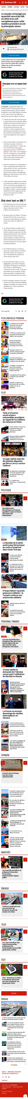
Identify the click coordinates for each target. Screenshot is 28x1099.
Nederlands (4, 1080)
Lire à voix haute (14, 55)
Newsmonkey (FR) (18, 1087)
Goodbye (4, 1088)
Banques (4, 329)
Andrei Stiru (14, 47)
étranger (4, 736)
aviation (4, 432)
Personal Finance (5, 362)
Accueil (2, 10)
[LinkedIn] (9, 1076)
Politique (16, 7)
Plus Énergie (18, 1064)
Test (3, 975)
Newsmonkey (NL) (7, 1087)
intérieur (4, 337)
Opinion (3, 770)
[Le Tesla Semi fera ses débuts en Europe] (5, 829)
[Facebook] (3, 1076)
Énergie (3, 44)
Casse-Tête (4, 607)
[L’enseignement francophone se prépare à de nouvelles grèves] (5, 373)
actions (3, 867)
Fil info (22, 7)
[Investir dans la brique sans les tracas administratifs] (12, 760)
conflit (3, 477)
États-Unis (9, 215)
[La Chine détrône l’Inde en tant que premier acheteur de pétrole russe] (4, 1051)
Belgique (4, 7)
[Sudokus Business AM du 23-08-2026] (5, 601)
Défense (3, 485)
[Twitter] (6, 1076)
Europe (3, 572)
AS (3, 48)
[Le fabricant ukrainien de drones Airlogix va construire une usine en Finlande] (5, 819)
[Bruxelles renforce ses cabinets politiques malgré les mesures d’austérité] (5, 348)
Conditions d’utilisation (14, 1072)
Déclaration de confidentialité (10, 1073)
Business (4, 346)
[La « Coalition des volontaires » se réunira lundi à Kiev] (5, 479)
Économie (10, 7)
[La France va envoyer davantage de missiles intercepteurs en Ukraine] (14, 695)
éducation (4, 379)
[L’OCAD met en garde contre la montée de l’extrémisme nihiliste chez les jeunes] (5, 331)
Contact (4, 1072)
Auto (3, 409)
